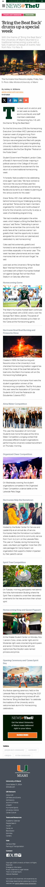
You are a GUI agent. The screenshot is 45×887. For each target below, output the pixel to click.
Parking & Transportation (15, 846)
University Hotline (12, 810)
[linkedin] (15, 100)
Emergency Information (13, 867)
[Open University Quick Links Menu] (42, 1)
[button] (40, 880)
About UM (9, 795)
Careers (9, 836)
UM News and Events (13, 798)
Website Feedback (12, 874)
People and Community (12, 14)
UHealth (9, 805)
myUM (8, 826)
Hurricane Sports (12, 808)
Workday (9, 833)
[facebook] (9, 100)
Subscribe (22, 735)
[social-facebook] (7, 855)
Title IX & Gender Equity (14, 872)
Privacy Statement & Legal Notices (17, 869)
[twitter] (4, 100)
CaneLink (9, 828)
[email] (20, 100)
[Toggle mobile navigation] (3, 5)
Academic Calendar (13, 821)
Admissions (10, 800)
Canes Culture (11, 813)
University (30, 14)
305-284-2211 (10, 787)
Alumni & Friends (12, 803)
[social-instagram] (19, 855)
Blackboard (10, 831)
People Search (11, 823)
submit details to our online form (25, 883)
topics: (6, 746)
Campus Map (10, 844)
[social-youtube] (16, 855)
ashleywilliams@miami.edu (12, 92)
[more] (26, 100)
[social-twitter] (12, 855)
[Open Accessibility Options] (3, 1)
